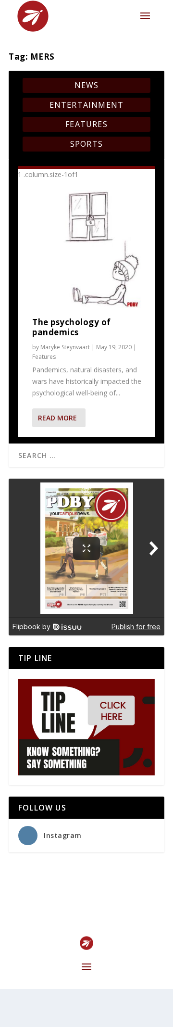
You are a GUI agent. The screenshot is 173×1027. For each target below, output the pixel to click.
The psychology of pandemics (71, 327)
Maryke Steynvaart (65, 347)
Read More (57, 417)
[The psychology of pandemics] (86, 249)
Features (86, 124)
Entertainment (86, 105)
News (86, 85)
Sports (86, 144)
